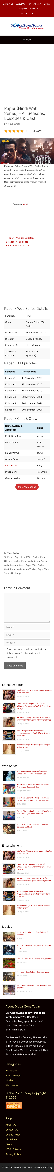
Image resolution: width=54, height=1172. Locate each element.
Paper (10, 557)
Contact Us (8, 4)
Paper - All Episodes (17, 241)
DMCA (47, 4)
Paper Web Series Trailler (23, 569)
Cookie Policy (13, 1134)
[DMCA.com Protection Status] (14, 1108)
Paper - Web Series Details (20, 238)
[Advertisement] (27, 74)
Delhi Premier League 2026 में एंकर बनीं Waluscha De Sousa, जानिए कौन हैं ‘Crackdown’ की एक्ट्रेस (34, 706)
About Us (20, 4)
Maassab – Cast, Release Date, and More (33, 972)
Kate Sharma (12, 465)
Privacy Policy (34, 4)
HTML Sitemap (14, 1149)
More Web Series (27, 486)
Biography (11, 1070)
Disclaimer (22, 8)
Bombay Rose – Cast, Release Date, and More (34, 959)
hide (25, 204)
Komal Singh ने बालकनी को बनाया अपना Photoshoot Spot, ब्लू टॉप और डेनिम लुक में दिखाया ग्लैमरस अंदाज (33, 733)
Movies (9, 1080)
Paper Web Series (30, 561)
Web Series (13, 553)
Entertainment (13, 1075)
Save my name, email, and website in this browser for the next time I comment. (26, 653)
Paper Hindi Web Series (27, 557)
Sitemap (34, 8)
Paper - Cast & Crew (17, 245)
